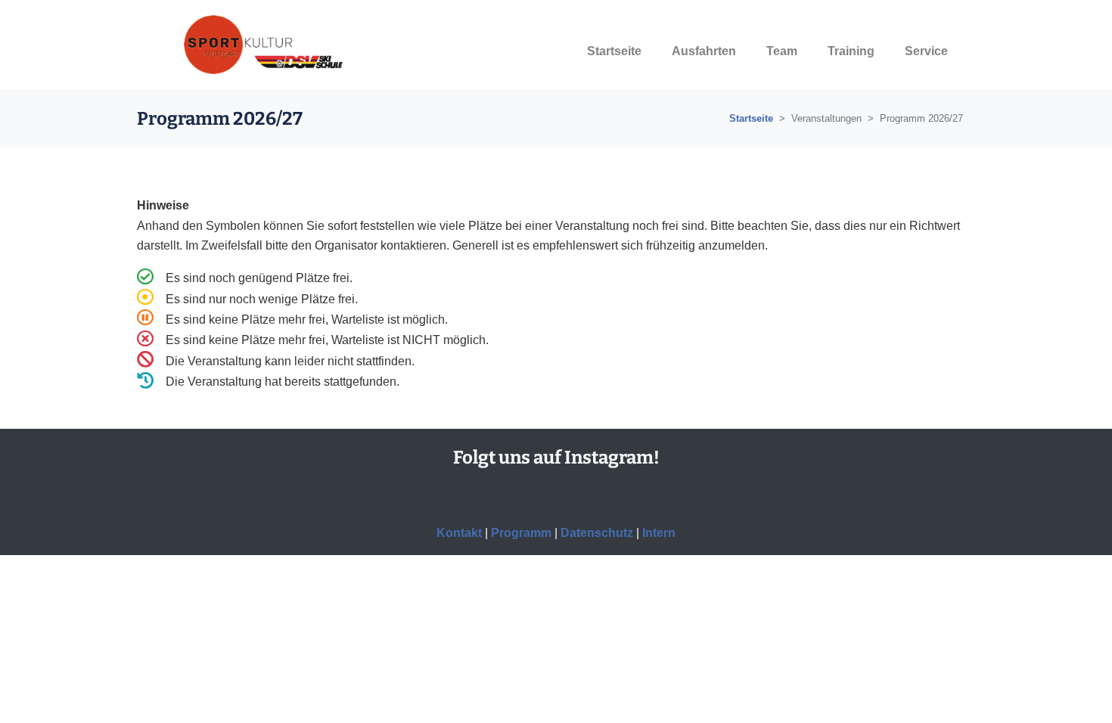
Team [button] (781, 51)
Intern (659, 532)
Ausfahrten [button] (704, 51)
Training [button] (851, 51)
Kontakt (459, 532)
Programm (521, 532)
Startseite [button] (614, 51)
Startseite (751, 118)
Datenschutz (597, 532)
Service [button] (926, 51)
